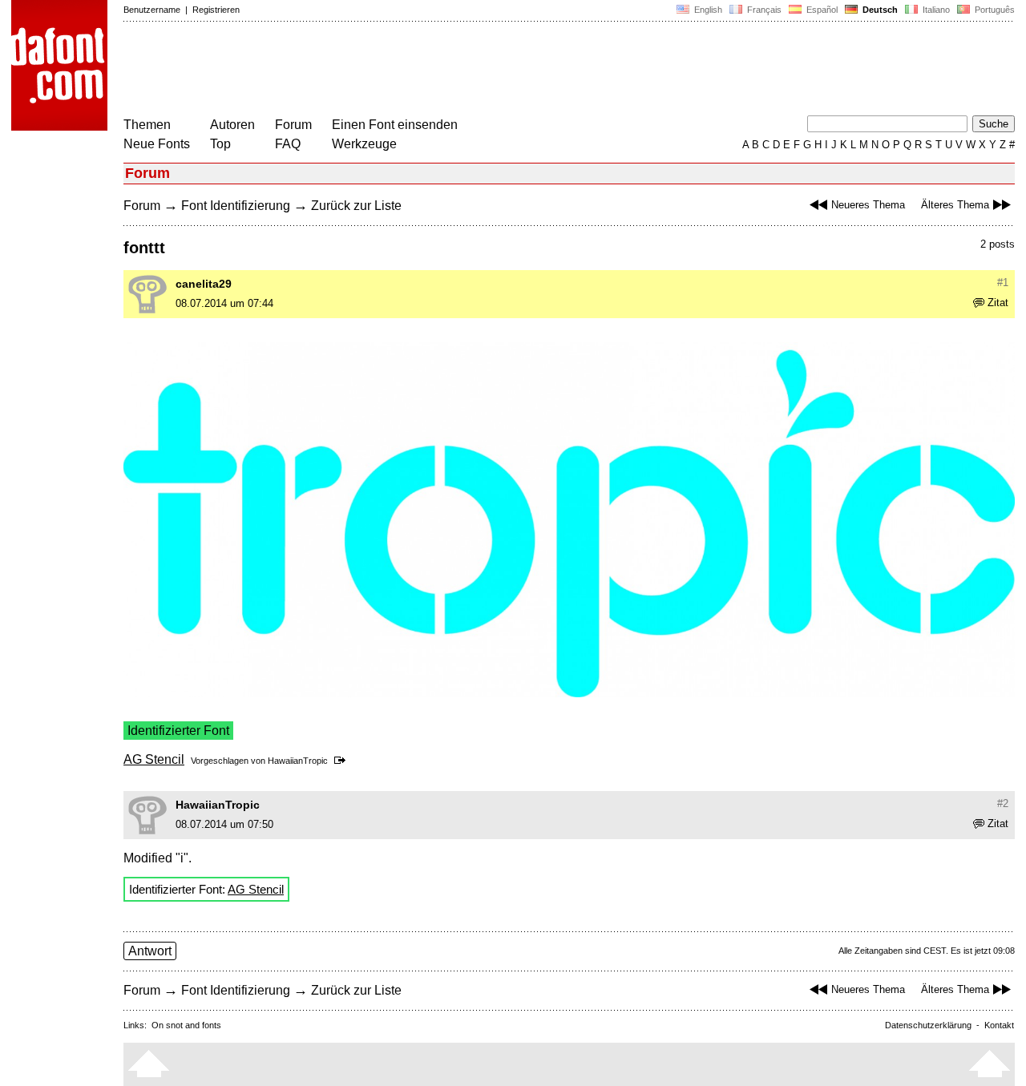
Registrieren (216, 9)
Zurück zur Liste (356, 205)
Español (821, 9)
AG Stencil (153, 759)
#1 (1002, 283)
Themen (147, 124)
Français (763, 9)
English (707, 9)
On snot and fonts (186, 1025)
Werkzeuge (364, 144)
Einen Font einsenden (395, 124)
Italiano (935, 9)
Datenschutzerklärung (928, 1025)
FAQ (288, 144)
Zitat (998, 303)
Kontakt (999, 1025)
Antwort (150, 951)
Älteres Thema (955, 205)
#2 (1002, 803)
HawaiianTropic (298, 760)
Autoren (232, 124)
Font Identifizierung (235, 205)
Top (220, 144)
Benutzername (151, 9)
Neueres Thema (868, 205)
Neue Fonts (156, 144)
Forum (293, 124)
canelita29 (204, 283)
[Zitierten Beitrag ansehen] (343, 760)
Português (992, 9)
